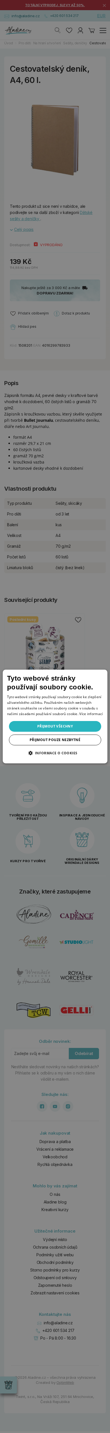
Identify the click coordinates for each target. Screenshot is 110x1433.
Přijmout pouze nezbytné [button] (55, 739)
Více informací (91, 713)
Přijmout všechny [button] (55, 726)
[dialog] (55, 716)
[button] (54, 753)
